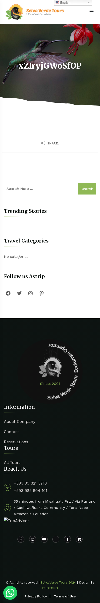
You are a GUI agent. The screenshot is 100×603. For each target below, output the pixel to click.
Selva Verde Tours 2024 (58, 582)
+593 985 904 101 (30, 490)
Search (87, 189)
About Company (19, 421)
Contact (11, 431)
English (64, 2)
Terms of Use (65, 596)
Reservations (16, 442)
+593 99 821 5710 (30, 483)
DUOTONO (50, 588)
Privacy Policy (36, 596)
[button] (10, 593)
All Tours (12, 462)
